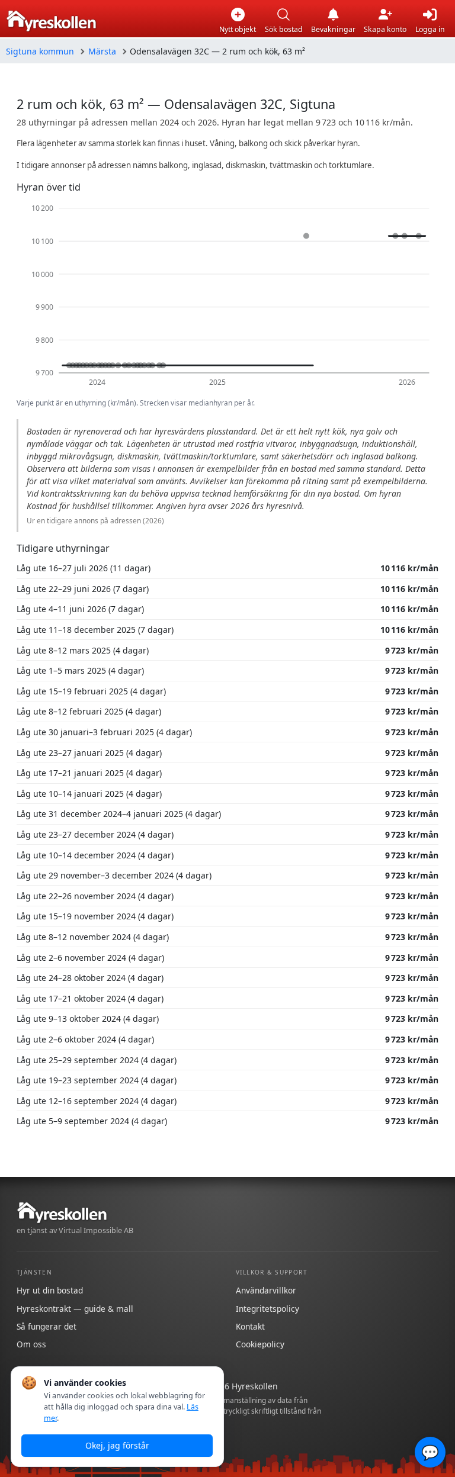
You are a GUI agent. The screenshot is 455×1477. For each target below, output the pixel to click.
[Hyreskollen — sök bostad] (51, 21)
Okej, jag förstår (117, 1445)
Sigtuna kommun (40, 51)
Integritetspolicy (267, 1308)
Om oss (31, 1344)
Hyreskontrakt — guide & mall (75, 1308)
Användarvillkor (266, 1290)
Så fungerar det (46, 1326)
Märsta (102, 51)
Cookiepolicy (260, 1344)
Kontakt (250, 1326)
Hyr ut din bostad (50, 1290)
